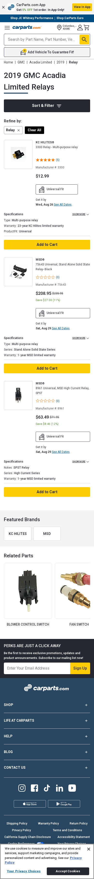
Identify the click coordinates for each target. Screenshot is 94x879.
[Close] (88, 849)
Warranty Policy (48, 823)
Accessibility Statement (73, 837)
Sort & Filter (43, 105)
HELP (8, 736)
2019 (60, 62)
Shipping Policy (17, 823)
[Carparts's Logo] (27, 27)
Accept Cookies (68, 871)
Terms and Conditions (67, 830)
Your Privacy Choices (24, 871)
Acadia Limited (40, 62)
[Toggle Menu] (7, 27)
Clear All (34, 130)
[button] (47, 7)
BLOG (8, 752)
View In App (82, 7)
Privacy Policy (21, 830)
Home (8, 62)
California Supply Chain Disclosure (27, 837)
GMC (21, 62)
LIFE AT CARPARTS (19, 720)
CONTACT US (15, 767)
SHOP (8, 705)
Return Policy (78, 823)
